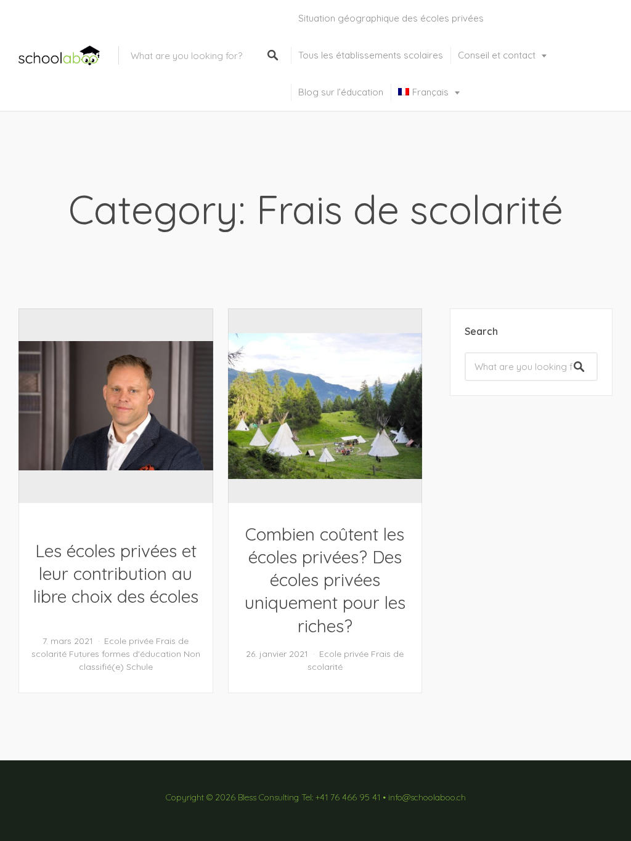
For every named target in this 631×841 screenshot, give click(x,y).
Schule (139, 666)
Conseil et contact (496, 55)
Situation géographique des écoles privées (391, 18)
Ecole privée (128, 640)
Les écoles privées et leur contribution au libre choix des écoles (115, 573)
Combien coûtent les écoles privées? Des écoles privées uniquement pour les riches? (325, 580)
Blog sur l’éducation (340, 92)
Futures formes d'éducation (125, 653)
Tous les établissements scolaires (370, 55)
